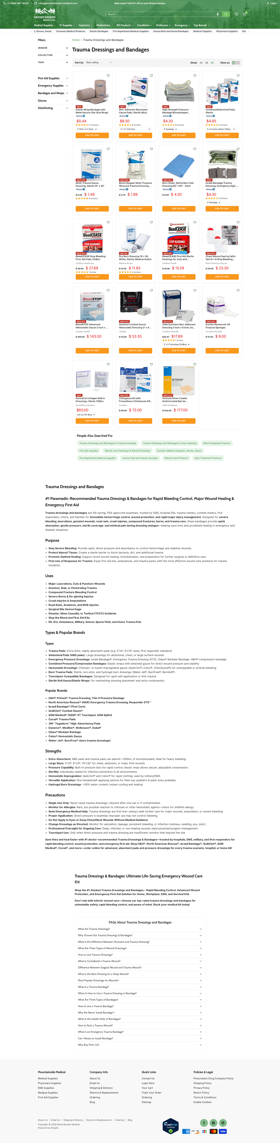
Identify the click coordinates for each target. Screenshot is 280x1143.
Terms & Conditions (205, 1097)
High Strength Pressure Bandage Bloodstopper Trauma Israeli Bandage (175, 112)
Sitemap (146, 1102)
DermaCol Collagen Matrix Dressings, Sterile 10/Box (90, 400)
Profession (162, 25)
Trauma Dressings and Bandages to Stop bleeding (170, 443)
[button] (217, 14)
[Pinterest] (223, 1123)
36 (206, 62)
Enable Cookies (203, 1102)
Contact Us (148, 1078)
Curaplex (123, 405)
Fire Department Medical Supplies (119, 31)
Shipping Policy (203, 1083)
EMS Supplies (46, 1087)
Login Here (148, 1083)
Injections (85, 25)
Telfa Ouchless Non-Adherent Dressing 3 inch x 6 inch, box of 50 (178, 327)
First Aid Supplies (88, 450)
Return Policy (201, 1092)
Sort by (79, 62)
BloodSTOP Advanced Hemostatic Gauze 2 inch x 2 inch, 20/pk (91, 327)
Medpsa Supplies (48, 1092)
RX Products (124, 25)
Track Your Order (151, 1092)
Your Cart (147, 1087)
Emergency (181, 25)
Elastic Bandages (87, 31)
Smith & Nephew (170, 405)
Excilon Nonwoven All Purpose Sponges (218, 326)
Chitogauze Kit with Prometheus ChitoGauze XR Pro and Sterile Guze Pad (134, 401)
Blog (92, 1102)
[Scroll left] (31, 31)
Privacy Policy (202, 1087)
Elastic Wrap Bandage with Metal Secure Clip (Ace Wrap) (92, 111)
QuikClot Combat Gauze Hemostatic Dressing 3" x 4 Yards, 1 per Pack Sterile (134, 327)
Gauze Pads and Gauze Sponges (140, 458)
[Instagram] (213, 1123)
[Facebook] (204, 1123)
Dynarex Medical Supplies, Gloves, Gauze (179, 450)
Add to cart (92, 135)
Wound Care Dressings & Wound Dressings (127, 450)
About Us (95, 1078)
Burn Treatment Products (243, 31)
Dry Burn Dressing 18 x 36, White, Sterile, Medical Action (135, 258)
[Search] (226, 14)
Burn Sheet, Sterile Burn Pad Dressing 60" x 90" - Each (178, 184)
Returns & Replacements (104, 1092)
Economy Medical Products (58, 31)
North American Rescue (216, 263)
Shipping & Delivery (101, 1087)
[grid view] (233, 62)
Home (76, 39)
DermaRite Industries (85, 405)
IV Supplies (66, 25)
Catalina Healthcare (85, 263)
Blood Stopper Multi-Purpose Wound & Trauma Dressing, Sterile (135, 185)
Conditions (143, 25)
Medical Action (126, 263)
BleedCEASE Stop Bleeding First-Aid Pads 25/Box (91, 258)
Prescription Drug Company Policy (213, 1078)
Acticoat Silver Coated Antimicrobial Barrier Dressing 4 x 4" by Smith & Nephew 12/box (177, 403)
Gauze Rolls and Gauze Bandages (159, 31)
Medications (103, 25)
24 (201, 62)
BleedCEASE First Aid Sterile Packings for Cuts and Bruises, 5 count (178, 259)
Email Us (95, 1083)
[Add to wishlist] (108, 75)
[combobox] (164, 14)
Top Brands (200, 25)
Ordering (95, 1097)
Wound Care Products (176, 458)
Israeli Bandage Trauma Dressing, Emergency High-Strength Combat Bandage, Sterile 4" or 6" (221, 187)
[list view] (238, 62)
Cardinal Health (169, 263)
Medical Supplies (44, 25)
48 (212, 62)
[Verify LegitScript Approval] (170, 1126)
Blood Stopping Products (217, 443)
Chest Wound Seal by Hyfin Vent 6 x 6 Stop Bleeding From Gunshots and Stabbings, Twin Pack (221, 261)
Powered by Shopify (48, 1128)
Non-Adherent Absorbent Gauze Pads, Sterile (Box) (133, 111)
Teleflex (122, 331)
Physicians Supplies (215, 31)
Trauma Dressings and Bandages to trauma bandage (107, 443)
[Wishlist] (236, 14)
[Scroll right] (249, 31)
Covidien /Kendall (170, 331)
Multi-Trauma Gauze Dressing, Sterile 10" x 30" (90, 184)
